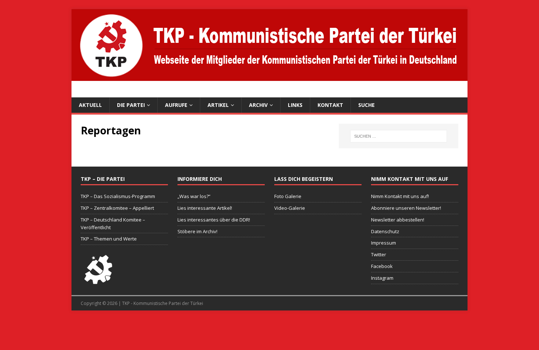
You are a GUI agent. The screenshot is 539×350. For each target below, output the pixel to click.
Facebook (382, 266)
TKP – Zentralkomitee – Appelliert (117, 208)
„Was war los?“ (193, 196)
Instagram (382, 278)
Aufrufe (176, 104)
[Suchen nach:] (398, 136)
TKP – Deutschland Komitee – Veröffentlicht (113, 223)
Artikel (218, 104)
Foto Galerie (287, 196)
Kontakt (330, 104)
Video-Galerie (289, 208)
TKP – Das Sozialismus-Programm (118, 196)
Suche (366, 104)
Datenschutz (385, 231)
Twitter (378, 254)
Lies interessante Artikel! (204, 208)
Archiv (258, 104)
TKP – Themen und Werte (109, 238)
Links (295, 104)
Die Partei (131, 104)
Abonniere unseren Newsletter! (406, 208)
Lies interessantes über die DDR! (213, 219)
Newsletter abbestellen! (397, 219)
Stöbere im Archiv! (197, 231)
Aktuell (90, 104)
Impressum (383, 242)
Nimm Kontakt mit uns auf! (400, 196)
